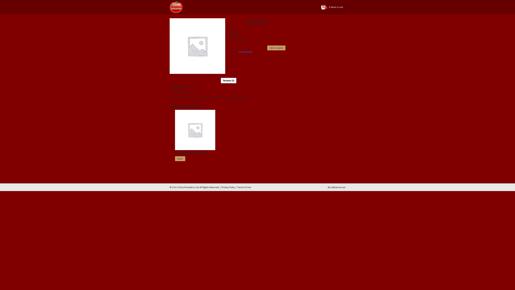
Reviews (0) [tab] (228, 80)
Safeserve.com (338, 187)
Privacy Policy (228, 187)
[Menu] (176, 7)
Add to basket (276, 47)
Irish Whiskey (245, 51)
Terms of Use (244, 187)
